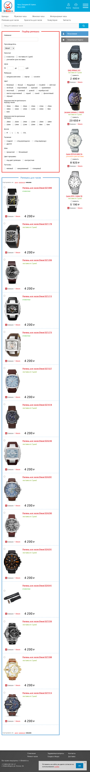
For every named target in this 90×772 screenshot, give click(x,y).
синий (37, 93)
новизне (28, 182)
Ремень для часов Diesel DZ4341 (37, 586)
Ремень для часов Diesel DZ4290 (37, 513)
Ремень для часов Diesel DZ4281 (37, 477)
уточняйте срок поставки (15, 59)
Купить (18, 216)
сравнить (75, 75)
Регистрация (72, 34)
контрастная (29, 160)
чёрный (9, 96)
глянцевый (36, 168)
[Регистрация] (63, 33)
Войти (68, 8)
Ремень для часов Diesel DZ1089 (37, 188)
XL (18, 133)
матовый (9, 168)
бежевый (10, 85)
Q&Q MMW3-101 (74, 70)
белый (20, 85)
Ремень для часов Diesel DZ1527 (37, 369)
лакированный (22, 168)
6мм (8, 112)
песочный (10, 90)
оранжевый (46, 88)
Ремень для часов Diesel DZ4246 (37, 441)
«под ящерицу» (40, 141)
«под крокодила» (23, 141)
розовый (21, 90)
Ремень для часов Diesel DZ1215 (37, 296)
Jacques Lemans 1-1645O (74, 112)
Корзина (76, 8)
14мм (25, 109)
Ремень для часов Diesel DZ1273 (37, 333)
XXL (24, 133)
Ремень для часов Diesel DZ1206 (37, 260)
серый (28, 93)
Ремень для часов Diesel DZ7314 (37, 693)
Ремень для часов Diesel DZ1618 (37, 405)
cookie (56, 766)
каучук (27, 77)
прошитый (10, 152)
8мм (49, 109)
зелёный (9, 88)
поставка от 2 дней (25, 57)
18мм (8, 109)
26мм (25, 106)
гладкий (9, 141)
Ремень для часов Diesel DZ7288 (37, 657)
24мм (33, 106)
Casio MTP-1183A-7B (74, 196)
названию (22, 182)
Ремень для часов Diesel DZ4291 (37, 549)
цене (16, 182)
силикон (36, 77)
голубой (42, 85)
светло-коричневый (14, 93)
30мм (8, 106)
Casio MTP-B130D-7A (74, 154)
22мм (41, 106)
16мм (16, 109)
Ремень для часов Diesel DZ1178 (37, 224)
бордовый (31, 85)
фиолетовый (48, 93)
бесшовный (23, 152)
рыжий (31, 90)
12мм (33, 109)
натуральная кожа (13, 77)
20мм (49, 106)
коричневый (22, 88)
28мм (16, 106)
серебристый (43, 90)
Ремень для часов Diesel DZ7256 (37, 621)
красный (34, 88)
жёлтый (52, 85)
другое (9, 144)
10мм (41, 109)
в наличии (10, 57)
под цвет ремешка (13, 160)
